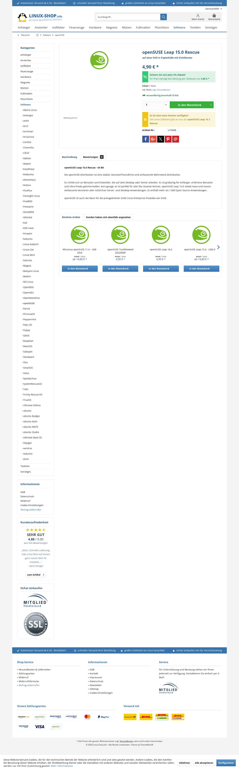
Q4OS (26, 335)
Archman (28, 131)
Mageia (27, 265)
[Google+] (153, 139)
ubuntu (27, 410)
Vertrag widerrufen (30, 509)
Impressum (96, 677)
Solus (26, 373)
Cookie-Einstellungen (31, 505)
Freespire (28, 206)
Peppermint (29, 319)
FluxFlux (27, 190)
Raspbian (28, 340)
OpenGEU (28, 292)
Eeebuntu (28, 174)
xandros (27, 448)
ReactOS (27, 346)
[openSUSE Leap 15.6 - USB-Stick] (201, 234)
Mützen (24, 87)
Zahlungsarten (27, 673)
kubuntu (28, 238)
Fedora (27, 185)
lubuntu (27, 260)
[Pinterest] (168, 139)
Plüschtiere (26, 99)
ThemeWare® (146, 744)
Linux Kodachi (31, 244)
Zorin (26, 459)
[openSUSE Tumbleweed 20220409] (120, 234)
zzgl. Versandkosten (161, 89)
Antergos (28, 115)
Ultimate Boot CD (32, 437)
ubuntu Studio (31, 432)
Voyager (27, 442)
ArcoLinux (28, 136)
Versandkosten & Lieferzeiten (35, 669)
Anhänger (25, 54)
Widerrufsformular (29, 681)
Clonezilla (28, 147)
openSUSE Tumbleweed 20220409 (120, 251)
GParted (27, 217)
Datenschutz (27, 496)
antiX (26, 120)
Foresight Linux (31, 195)
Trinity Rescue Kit (32, 394)
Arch (25, 126)
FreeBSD (27, 201)
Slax (25, 362)
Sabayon (28, 351)
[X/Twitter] (160, 139)
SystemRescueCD (32, 383)
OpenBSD (28, 287)
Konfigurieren (226, 762)
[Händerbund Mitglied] (35, 600)
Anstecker (25, 60)
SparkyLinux (29, 378)
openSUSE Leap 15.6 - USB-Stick (201, 249)
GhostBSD (28, 211)
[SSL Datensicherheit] (35, 624)
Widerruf (25, 500)
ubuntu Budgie (31, 416)
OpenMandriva (31, 297)
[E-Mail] (175, 139)
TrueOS (27, 399)
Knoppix (27, 233)
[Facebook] (145, 139)
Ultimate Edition (32, 405)
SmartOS (28, 367)
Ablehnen (184, 762)
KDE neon (28, 228)
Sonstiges (25, 471)
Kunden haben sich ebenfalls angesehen (108, 217)
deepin (27, 163)
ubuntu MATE (30, 426)
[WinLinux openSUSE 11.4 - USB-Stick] (80, 234)
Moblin (27, 276)
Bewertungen (92, 156)
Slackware (28, 356)
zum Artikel (33, 574)
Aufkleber (25, 65)
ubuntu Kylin (30, 421)
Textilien (25, 466)
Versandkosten (126, 741)
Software (25, 104)
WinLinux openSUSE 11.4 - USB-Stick (80, 251)
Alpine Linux (30, 109)
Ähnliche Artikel (71, 217)
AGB (22, 492)
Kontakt (94, 673)
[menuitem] (212, 9)
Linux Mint (29, 254)
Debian (27, 158)
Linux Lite (28, 249)
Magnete (25, 82)
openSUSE (29, 303)
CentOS (27, 142)
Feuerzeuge (26, 71)
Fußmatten (26, 93)
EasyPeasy (28, 169)
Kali (25, 222)
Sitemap (94, 688)
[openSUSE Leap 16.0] (161, 234)
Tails (25, 389)
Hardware (25, 76)
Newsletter (96, 685)
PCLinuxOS (29, 314)
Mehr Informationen (62, 765)
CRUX (26, 152)
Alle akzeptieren (204, 762)
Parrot (26, 308)
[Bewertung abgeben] (178, 62)
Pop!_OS (27, 324)
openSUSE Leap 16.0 (161, 249)
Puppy (26, 330)
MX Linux (28, 281)
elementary (29, 179)
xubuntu (28, 453)
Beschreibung (69, 156)
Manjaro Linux (31, 271)
